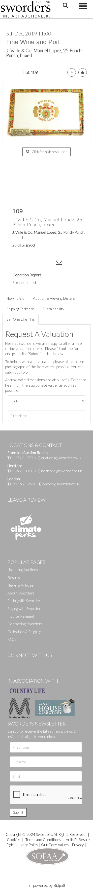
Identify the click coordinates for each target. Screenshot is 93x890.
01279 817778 (23, 458)
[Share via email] (59, 263)
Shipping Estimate (20, 309)
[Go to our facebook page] (12, 663)
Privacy (78, 844)
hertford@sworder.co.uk (61, 471)
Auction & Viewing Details (54, 298)
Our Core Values (55, 844)
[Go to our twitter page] (22, 663)
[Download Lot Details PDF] (71, 72)
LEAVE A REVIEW (26, 500)
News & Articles (20, 585)
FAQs (11, 639)
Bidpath (60, 885)
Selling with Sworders (24, 600)
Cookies (14, 839)
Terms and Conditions (43, 839)
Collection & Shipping (24, 631)
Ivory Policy (28, 844)
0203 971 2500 (23, 484)
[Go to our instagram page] (50, 263)
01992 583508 (23, 471)
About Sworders (20, 593)
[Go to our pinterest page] (32, 663)
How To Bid (15, 298)
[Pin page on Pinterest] (39, 263)
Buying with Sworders (24, 608)
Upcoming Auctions (22, 569)
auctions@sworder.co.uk (59, 458)
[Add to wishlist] (82, 72)
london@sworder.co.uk (59, 484)
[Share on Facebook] (19, 263)
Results (13, 577)
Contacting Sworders (24, 624)
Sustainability (53, 309)
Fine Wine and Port (33, 41)
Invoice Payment (20, 616)
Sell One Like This (20, 319)
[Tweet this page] (29, 263)
